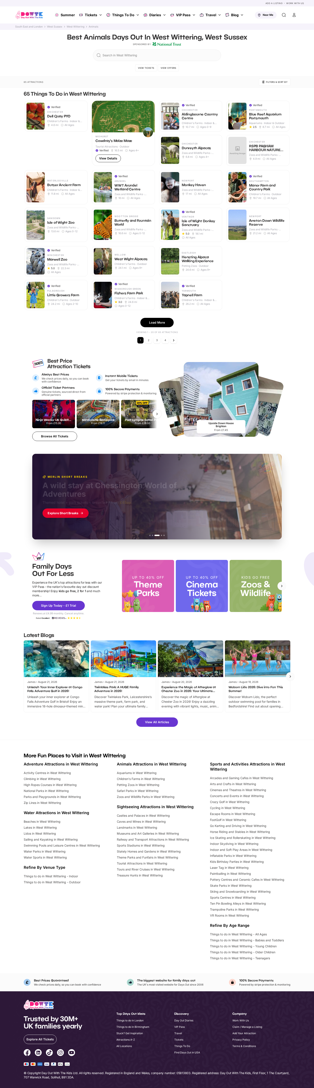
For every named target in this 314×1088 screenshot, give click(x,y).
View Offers (168, 68)
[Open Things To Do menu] (138, 15)
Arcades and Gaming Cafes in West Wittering (241, 778)
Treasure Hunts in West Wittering (140, 875)
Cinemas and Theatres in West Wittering (238, 790)
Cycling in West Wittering (227, 808)
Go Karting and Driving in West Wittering (238, 826)
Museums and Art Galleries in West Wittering (148, 833)
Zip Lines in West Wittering (42, 803)
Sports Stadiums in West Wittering (141, 845)
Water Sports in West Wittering (45, 857)
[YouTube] (71, 1053)
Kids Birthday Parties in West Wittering (237, 861)
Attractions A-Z (125, 1039)
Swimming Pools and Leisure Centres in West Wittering (62, 845)
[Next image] (149, 116)
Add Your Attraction (244, 1033)
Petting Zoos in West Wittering (138, 785)
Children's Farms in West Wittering (141, 779)
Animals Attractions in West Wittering (151, 764)
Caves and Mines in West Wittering (141, 821)
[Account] (294, 15)
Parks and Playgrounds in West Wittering (52, 797)
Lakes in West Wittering (40, 827)
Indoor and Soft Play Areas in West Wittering (241, 849)
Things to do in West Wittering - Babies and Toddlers (247, 940)
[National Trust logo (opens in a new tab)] (167, 44)
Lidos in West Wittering (40, 833)
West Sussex (54, 26)
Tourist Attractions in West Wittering (142, 863)
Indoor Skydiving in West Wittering (234, 844)
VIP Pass (183, 15)
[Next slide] (281, 586)
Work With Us (295, 3)
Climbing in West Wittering (42, 779)
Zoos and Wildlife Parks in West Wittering (146, 797)
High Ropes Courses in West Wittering (50, 785)
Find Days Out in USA (187, 1052)
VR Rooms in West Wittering (229, 915)
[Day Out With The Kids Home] (29, 15)
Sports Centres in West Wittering (233, 897)
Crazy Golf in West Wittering (229, 802)
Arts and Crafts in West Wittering (233, 784)
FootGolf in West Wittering (228, 820)
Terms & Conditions (244, 1046)
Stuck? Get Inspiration (129, 1033)
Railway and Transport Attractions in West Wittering (153, 839)
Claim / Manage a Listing (247, 1026)
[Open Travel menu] (220, 15)
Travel (210, 15)
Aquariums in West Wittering (137, 773)
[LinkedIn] (38, 1053)
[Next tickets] (157, 414)
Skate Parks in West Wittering (231, 885)
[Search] (284, 15)
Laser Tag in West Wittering (229, 867)
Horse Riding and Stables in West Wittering (240, 832)
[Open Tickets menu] (101, 15)
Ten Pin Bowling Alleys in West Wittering (238, 903)
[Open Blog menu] (242, 15)
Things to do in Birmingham (132, 1026)
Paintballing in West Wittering (230, 873)
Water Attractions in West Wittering (56, 813)
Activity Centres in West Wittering (47, 773)
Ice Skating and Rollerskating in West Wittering (243, 838)
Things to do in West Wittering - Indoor (51, 876)
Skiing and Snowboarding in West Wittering (240, 891)
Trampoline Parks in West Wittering (234, 909)
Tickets (91, 15)
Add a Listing (274, 3)
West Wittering (75, 26)
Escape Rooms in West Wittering (232, 814)
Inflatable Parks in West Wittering (233, 855)
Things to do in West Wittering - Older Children (242, 952)
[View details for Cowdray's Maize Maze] (123, 133)
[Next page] (173, 340)
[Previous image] (97, 116)
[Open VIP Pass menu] (194, 15)
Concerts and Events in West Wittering (237, 796)
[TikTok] (49, 1053)
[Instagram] (60, 1053)
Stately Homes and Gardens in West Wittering (149, 851)
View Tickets (146, 68)
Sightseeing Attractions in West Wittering (155, 807)
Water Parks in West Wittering (45, 851)
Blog (235, 15)
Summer (68, 15)
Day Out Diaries (183, 1020)
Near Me (268, 14)
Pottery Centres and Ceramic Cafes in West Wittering (247, 879)
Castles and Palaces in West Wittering (143, 815)
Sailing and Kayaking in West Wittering (51, 839)
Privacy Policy (241, 1039)
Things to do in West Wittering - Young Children (243, 946)
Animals (93, 26)
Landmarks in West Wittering (137, 827)
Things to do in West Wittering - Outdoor (52, 882)
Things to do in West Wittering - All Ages (238, 934)
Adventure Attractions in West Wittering (61, 764)
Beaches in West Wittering (42, 821)
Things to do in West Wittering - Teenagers (240, 958)
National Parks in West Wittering (46, 791)
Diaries (155, 15)
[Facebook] (27, 1053)
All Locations (124, 1046)
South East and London (29, 26)
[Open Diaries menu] (165, 15)
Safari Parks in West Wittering (137, 791)
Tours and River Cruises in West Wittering (146, 869)
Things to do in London (130, 1020)
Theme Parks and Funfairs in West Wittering (147, 857)
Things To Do (123, 15)
